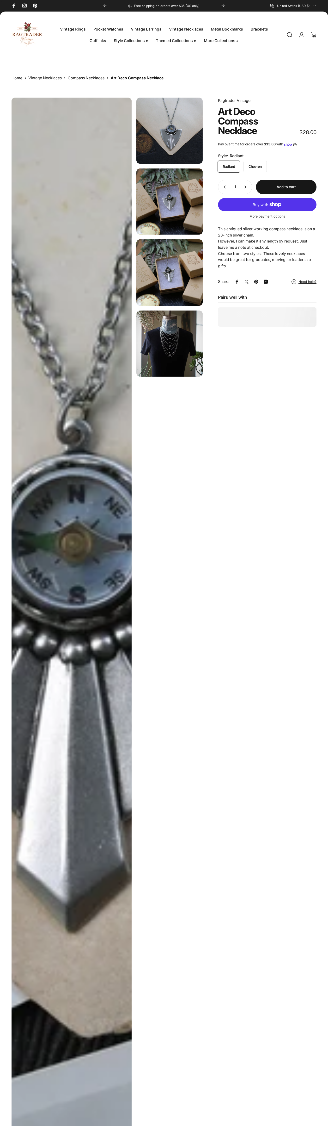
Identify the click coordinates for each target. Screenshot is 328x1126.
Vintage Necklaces (45, 77)
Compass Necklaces (86, 77)
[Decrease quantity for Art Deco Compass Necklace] (223, 187)
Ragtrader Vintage (234, 100)
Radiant (229, 166)
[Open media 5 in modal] (169, 344)
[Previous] (105, 6)
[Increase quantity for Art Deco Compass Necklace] (246, 187)
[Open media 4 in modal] (169, 272)
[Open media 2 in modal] (169, 131)
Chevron (255, 166)
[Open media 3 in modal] (169, 201)
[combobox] (293, 6)
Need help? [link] (307, 282)
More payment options (267, 216)
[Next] (223, 6)
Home (17, 77)
